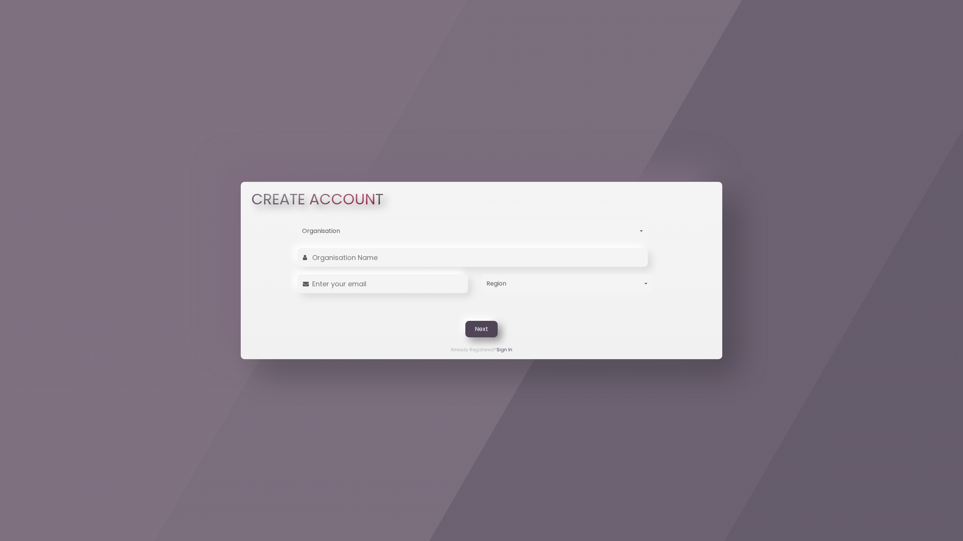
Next (481, 329)
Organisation (321, 231)
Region (496, 283)
